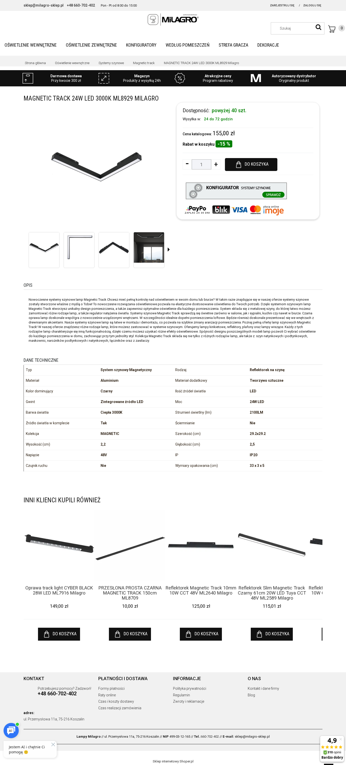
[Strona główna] (173, 19)
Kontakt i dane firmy (263, 688)
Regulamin (181, 695)
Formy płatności (111, 688)
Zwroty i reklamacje (188, 701)
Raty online (107, 695)
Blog (251, 695)
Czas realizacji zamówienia (119, 708)
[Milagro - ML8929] (44, 247)
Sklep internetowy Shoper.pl (173, 761)
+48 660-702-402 (81, 5)
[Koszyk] (336, 28)
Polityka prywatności (189, 688)
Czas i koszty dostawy (116, 701)
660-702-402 (210, 736)
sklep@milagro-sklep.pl (44, 5)
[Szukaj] (318, 27)
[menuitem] (30, 44)
